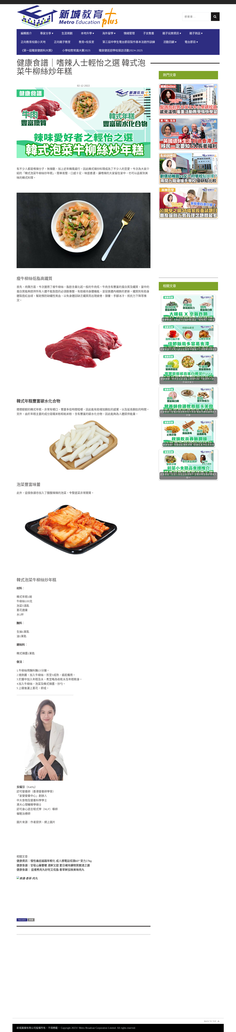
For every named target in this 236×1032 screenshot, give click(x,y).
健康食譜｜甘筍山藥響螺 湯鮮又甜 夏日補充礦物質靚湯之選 (53, 865)
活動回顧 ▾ (169, 42)
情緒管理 (129, 33)
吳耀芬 (21, 787)
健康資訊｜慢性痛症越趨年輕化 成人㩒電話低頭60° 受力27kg (54, 861)
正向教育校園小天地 (33, 42)
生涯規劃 (67, 33)
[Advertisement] (83, 978)
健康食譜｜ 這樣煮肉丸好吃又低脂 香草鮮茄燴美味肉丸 (50, 869)
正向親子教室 (62, 42)
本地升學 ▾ (87, 33)
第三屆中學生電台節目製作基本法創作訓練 (128, 42)
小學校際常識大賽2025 (76, 50)
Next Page (83, 907)
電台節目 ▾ (191, 42)
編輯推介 (26, 33)
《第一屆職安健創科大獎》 (37, 50)
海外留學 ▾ (108, 33)
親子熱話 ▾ (195, 33)
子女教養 (148, 33)
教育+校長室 (86, 42)
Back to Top (210, 1021)
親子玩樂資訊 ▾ (171, 33)
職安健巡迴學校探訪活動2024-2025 (121, 50)
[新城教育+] (67, 17)
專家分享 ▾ (46, 33)
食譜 (31, 920)
